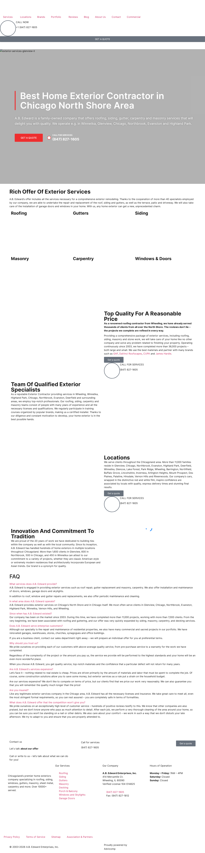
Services (8, 16)
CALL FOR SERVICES (132, 364)
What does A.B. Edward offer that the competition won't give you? (47, 702)
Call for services (90, 742)
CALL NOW (22, 22)
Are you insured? (19, 690)
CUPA (146, 353)
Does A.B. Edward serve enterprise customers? (36, 625)
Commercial (133, 16)
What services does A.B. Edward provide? (33, 583)
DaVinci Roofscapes (130, 353)
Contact (116, 16)
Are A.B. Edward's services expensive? (31, 669)
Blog (86, 16)
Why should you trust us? (23, 643)
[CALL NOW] (8, 28)
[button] (149, 533)
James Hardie (163, 353)
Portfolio (56, 16)
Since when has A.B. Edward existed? (30, 613)
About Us (100, 16)
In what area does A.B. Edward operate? (32, 601)
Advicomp (110, 848)
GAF (115, 353)
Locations (25, 16)
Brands (41, 16)
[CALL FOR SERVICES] (112, 371)
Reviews (73, 16)
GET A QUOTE (29, 137)
